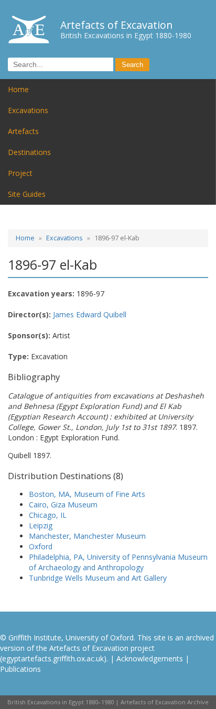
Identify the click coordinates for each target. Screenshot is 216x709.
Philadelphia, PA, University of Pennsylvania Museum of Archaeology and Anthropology (118, 562)
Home (18, 89)
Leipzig (40, 525)
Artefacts (23, 131)
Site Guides (27, 194)
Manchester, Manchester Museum (87, 536)
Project (20, 173)
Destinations (29, 152)
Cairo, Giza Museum (63, 504)
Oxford (40, 546)
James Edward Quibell (89, 314)
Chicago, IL (48, 515)
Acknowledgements (149, 658)
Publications (20, 669)
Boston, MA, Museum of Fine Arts (87, 494)
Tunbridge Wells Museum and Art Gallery (98, 578)
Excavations (28, 110)
